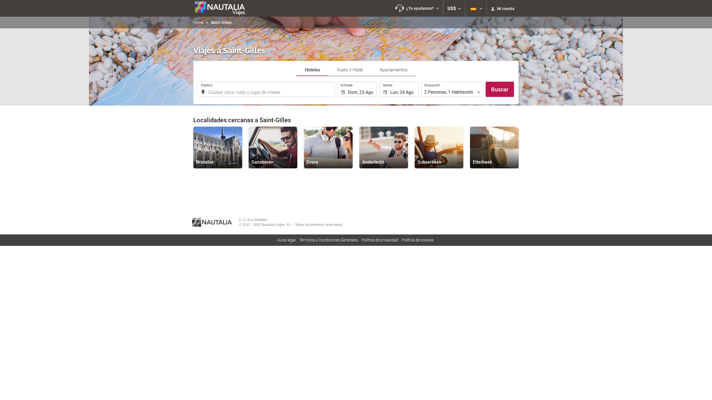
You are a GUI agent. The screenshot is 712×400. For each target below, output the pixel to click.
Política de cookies (418, 240)
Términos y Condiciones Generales (328, 240)
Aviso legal (286, 240)
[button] (417, 8)
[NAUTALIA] (222, 8)
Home (198, 22)
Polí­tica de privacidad (380, 240)
